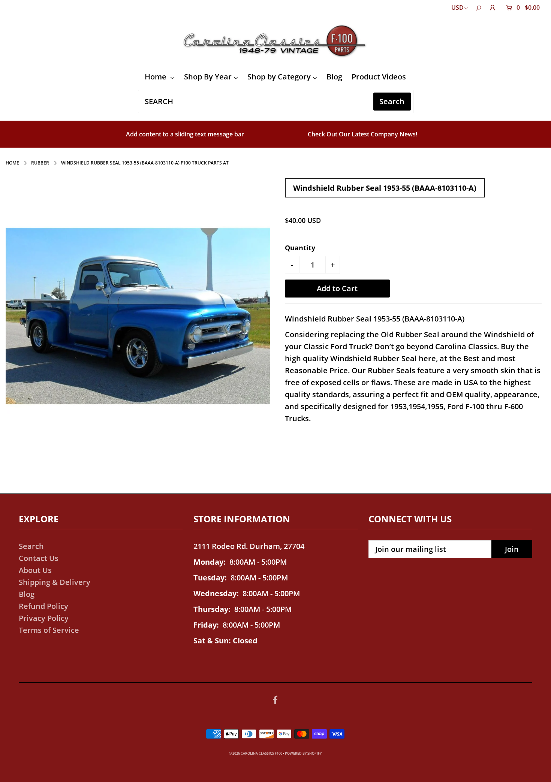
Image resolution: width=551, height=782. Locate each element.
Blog (334, 77)
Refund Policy (43, 606)
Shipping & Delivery (54, 582)
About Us (35, 570)
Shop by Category (279, 77)
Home (156, 77)
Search (31, 546)
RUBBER (40, 163)
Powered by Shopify (303, 753)
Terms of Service (49, 630)
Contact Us (38, 558)
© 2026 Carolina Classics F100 (255, 753)
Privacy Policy (44, 618)
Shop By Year (208, 77)
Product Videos (379, 77)
